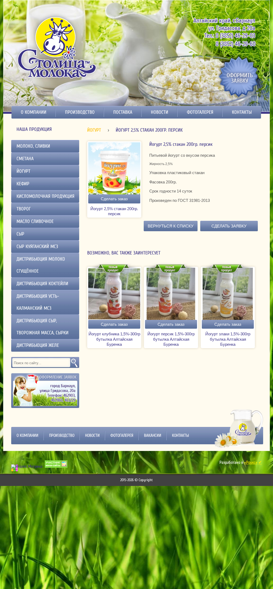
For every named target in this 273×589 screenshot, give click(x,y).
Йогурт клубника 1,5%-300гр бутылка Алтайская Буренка (114, 339)
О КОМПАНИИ (33, 112)
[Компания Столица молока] (57, 47)
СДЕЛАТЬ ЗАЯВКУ (229, 226)
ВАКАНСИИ (152, 435)
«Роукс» (250, 462)
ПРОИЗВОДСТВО (80, 112)
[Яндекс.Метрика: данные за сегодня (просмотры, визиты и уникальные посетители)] (26, 466)
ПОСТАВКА (122, 112)
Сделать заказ (114, 199)
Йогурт (94, 130)
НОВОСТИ (159, 112)
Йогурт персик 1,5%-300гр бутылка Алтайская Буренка (171, 339)
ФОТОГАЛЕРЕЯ (200, 112)
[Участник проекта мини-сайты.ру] (56, 464)
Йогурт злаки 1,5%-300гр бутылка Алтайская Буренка (227, 339)
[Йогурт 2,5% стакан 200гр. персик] (114, 193)
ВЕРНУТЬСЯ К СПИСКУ (171, 226)
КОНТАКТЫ (242, 112)
